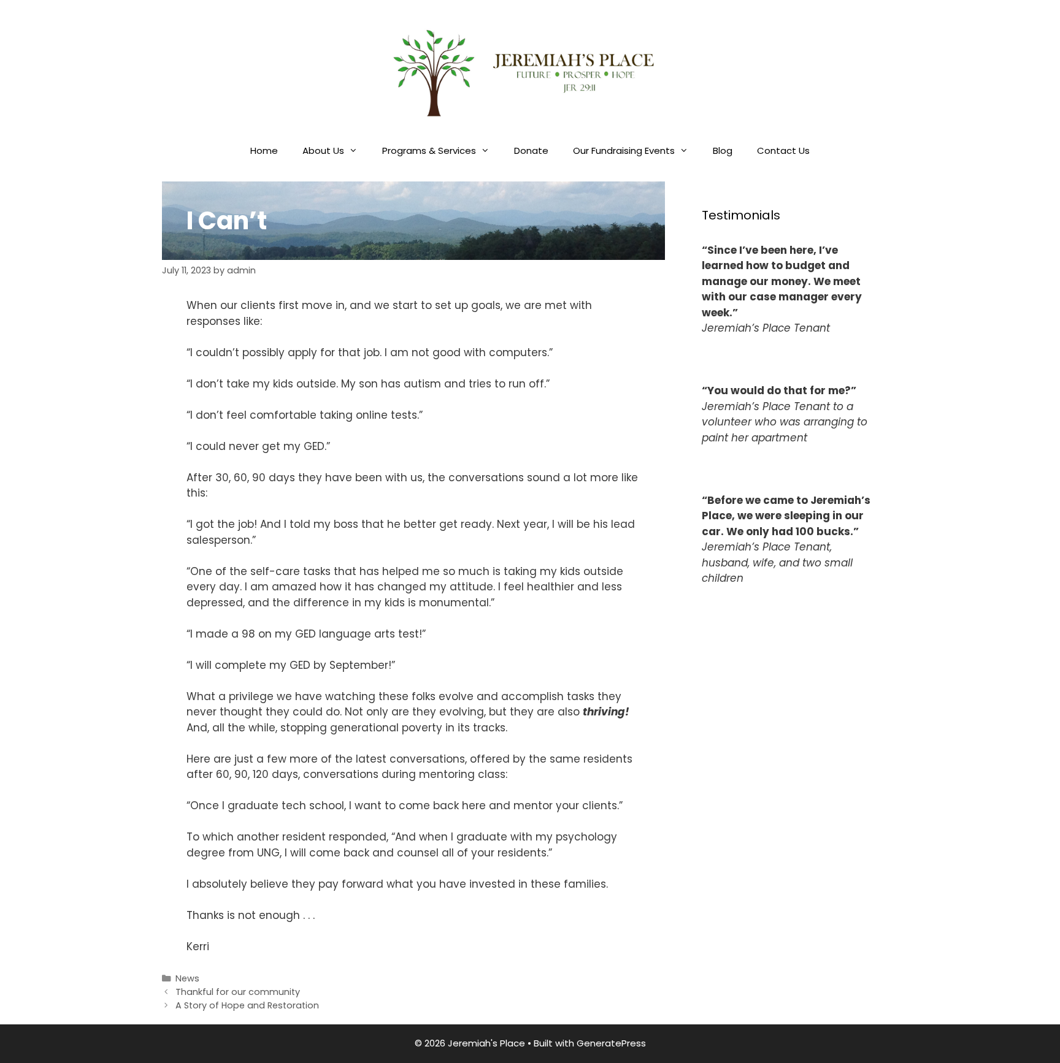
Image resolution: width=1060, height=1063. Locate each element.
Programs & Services (429, 150)
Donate (531, 150)
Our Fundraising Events (624, 150)
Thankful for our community (237, 992)
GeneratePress (611, 1043)
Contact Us (783, 150)
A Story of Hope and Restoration (247, 1005)
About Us (323, 150)
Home (264, 150)
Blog (722, 150)
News (187, 978)
